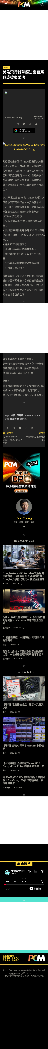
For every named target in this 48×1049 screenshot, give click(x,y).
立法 (7, 419)
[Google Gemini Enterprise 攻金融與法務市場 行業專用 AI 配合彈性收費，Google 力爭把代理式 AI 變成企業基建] (24, 557)
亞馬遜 (20, 415)
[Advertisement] (24, 34)
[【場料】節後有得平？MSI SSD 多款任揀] (24, 729)
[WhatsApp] (18, 124)
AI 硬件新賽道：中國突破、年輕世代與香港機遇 (23, 639)
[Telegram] (24, 124)
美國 (13, 415)
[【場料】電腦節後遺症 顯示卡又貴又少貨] (24, 688)
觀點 (4, 644)
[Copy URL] (30, 124)
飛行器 (23, 419)
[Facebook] (11, 124)
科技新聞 (6, 787)
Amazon (29, 415)
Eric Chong (17, 117)
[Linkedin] (24, 526)
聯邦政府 (14, 419)
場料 (4, 712)
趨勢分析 (6, 628)
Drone (37, 415)
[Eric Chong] (24, 507)
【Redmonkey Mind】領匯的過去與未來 (13, 440)
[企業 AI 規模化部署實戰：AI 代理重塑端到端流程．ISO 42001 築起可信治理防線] (24, 601)
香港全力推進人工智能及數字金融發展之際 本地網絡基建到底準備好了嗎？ (23, 653)
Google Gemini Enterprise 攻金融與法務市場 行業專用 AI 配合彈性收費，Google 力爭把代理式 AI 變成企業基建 (23, 576)
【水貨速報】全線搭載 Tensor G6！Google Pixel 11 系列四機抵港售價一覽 (23, 765)
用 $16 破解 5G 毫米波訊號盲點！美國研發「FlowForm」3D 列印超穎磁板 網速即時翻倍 (24, 780)
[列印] (36, 124)
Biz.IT (6, 67)
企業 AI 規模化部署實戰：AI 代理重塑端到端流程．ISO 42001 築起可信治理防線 (24, 620)
